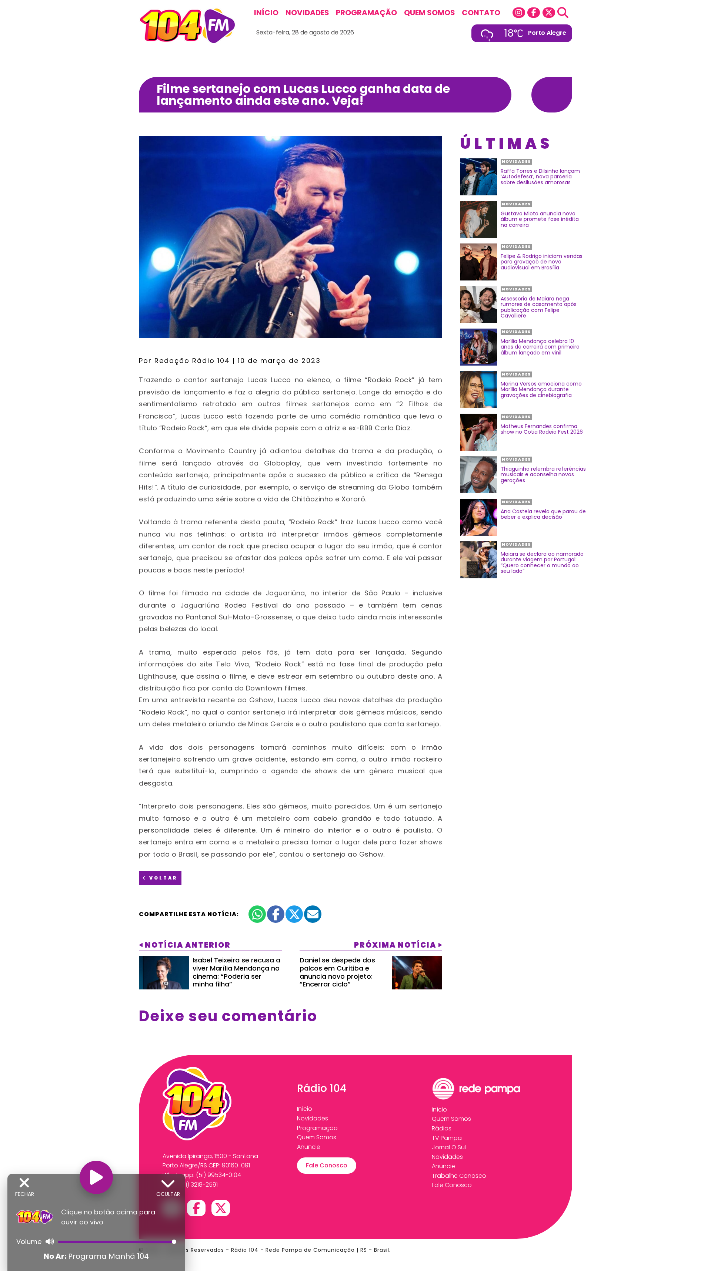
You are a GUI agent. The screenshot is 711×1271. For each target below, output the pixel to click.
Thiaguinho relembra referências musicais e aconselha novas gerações (543, 474)
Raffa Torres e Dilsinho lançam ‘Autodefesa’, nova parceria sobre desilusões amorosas (540, 176)
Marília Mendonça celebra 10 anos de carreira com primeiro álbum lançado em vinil (540, 347)
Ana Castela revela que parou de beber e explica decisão (543, 514)
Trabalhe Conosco (459, 1175)
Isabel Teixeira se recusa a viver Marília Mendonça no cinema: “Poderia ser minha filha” (236, 972)
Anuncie (308, 1147)
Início (266, 12)
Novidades (307, 12)
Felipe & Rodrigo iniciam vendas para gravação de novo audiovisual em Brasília (542, 261)
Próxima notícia (395, 945)
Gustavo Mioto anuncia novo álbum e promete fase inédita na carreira (540, 219)
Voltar (162, 878)
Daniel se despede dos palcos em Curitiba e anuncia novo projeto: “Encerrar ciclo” (337, 972)
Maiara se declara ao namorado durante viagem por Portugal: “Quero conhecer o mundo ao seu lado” (542, 562)
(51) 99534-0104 (218, 1175)
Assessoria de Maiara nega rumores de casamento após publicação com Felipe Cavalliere (539, 307)
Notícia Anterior (188, 945)
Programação (366, 12)
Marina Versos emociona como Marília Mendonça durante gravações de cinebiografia (541, 389)
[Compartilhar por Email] (312, 914)
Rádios (441, 1128)
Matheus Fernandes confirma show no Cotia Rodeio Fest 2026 (542, 429)
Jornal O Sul (449, 1147)
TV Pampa (447, 1138)
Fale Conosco (326, 1165)
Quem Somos (429, 12)
